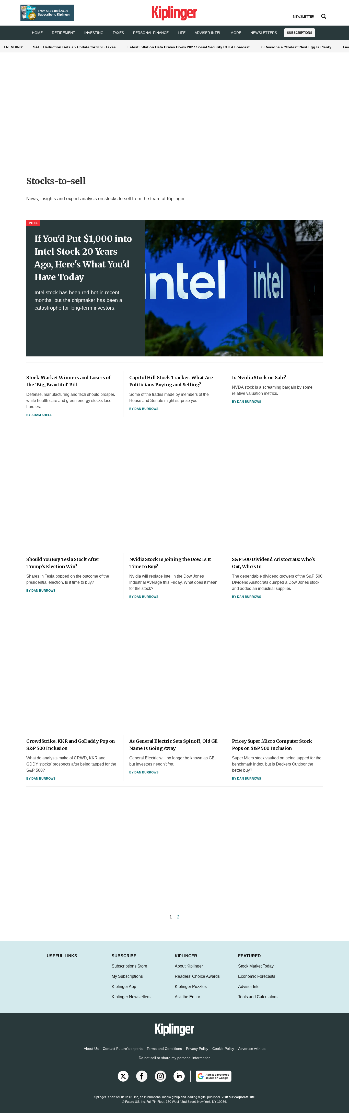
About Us (91, 1049)
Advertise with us (251, 1049)
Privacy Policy (197, 1049)
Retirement (63, 33)
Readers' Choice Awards (197, 976)
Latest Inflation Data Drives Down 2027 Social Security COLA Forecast (188, 47)
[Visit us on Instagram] (160, 1076)
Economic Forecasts (256, 976)
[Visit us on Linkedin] (179, 1076)
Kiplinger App (124, 986)
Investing (93, 33)
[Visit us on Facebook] (141, 1076)
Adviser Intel (208, 33)
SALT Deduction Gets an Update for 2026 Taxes (74, 47)
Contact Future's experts (123, 1049)
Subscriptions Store (129, 966)
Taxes (118, 33)
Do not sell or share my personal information (175, 1058)
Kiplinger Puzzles (191, 986)
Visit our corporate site (238, 1097)
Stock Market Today (256, 966)
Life (181, 33)
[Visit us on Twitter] (123, 1076)
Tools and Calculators (257, 997)
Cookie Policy (223, 1049)
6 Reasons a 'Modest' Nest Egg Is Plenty (296, 47)
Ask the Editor (187, 997)
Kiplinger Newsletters (131, 997)
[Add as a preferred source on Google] (210, 1076)
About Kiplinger (189, 966)
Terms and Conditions (164, 1049)
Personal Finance (151, 33)
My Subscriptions (127, 976)
